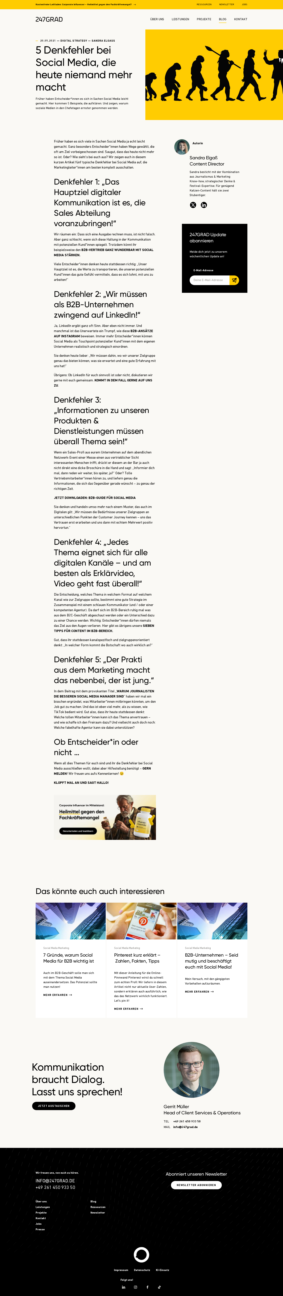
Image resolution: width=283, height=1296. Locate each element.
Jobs (244, 4)
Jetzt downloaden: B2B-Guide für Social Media (95, 498)
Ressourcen (204, 4)
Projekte (204, 19)
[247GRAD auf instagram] (135, 1287)
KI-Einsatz (162, 1270)
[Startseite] (141, 1254)
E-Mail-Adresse (203, 270)
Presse (40, 1229)
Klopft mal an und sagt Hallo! (81, 783)
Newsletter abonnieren (196, 1185)
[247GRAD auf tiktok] (159, 1287)
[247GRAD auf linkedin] (124, 1287)
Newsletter (226, 4)
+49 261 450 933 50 (187, 1121)
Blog (222, 19)
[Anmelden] (234, 280)
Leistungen (180, 19)
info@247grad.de (185, 1127)
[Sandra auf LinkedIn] (204, 205)
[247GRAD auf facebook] (147, 1287)
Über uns (157, 19)
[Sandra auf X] (193, 205)
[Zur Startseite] (49, 19)
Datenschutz (142, 1270)
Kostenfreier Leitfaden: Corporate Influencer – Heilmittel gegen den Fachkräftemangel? (84, 4)
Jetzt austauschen (54, 1106)
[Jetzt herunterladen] (105, 817)
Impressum (121, 1270)
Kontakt (240, 19)
